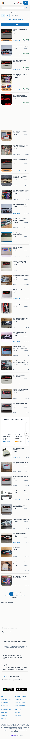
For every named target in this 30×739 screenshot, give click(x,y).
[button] (18, 3)
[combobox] (13, 8)
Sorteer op (13, 12)
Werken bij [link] (18, 709)
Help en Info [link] (18, 699)
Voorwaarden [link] (5, 702)
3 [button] (18, 594)
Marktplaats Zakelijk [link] (21, 696)
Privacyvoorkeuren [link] (20, 705)
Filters (16, 24)
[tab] (3, 15)
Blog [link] (2, 696)
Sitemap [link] (3, 719)
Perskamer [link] (4, 713)
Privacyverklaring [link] (20, 702)
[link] (3, 3)
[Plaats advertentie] (25, 3)
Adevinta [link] (17, 713)
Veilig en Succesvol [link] (6, 699)
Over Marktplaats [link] (6, 709)
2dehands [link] (4, 716)
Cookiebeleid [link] (4, 705)
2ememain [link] (18, 716)
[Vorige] (7, 594)
